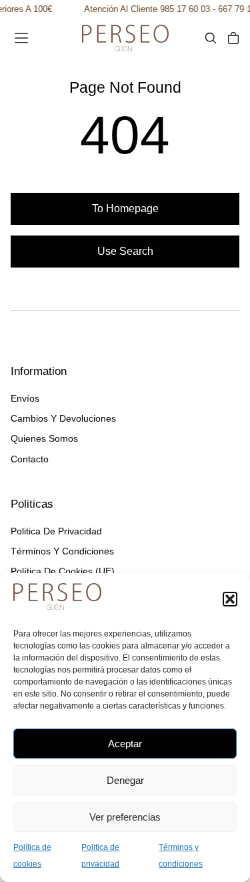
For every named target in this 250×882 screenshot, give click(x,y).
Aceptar (125, 743)
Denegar (125, 780)
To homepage (125, 208)
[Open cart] (233, 38)
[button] (230, 599)
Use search (125, 251)
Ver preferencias (125, 817)
